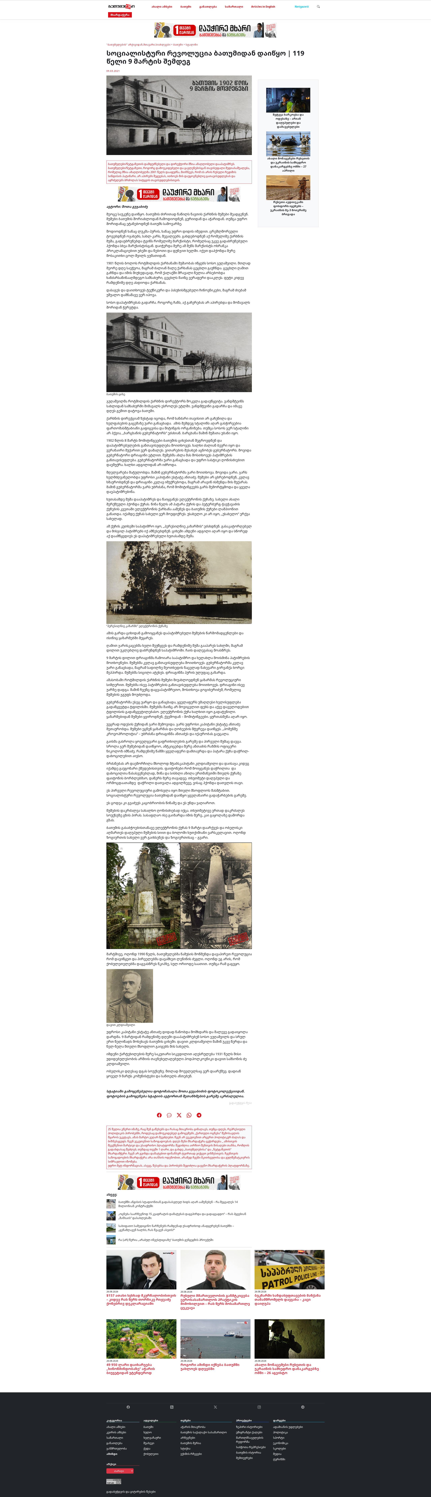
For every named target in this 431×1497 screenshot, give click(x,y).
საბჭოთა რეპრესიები (251, 1447)
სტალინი (192, 44)
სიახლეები (163, 44)
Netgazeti (302, 6)
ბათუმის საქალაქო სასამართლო (203, 1432)
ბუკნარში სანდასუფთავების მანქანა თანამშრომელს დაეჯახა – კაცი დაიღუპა (288, 1299)
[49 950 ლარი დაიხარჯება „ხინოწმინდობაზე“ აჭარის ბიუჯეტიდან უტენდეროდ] (141, 1339)
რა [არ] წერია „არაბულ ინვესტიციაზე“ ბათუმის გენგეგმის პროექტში (165, 1240)
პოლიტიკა (280, 1432)
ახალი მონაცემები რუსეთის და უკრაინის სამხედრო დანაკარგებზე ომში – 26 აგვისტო (287, 1368)
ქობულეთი (150, 1454)
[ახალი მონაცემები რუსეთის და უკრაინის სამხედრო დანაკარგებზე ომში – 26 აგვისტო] (290, 1339)
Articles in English (263, 6)
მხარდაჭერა (119, 15)
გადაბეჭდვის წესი (240, 1103)
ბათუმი (185, 6)
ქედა (146, 1448)
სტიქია (185, 1448)
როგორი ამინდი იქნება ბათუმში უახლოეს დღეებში (209, 1366)
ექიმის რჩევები (191, 1454)
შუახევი (148, 1443)
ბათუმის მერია (190, 1443)
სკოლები (279, 1448)
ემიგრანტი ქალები (249, 1432)
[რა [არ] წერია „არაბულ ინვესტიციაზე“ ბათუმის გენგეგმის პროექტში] (111, 1239)
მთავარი (149, 44)
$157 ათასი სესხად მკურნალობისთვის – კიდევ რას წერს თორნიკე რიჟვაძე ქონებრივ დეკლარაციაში (141, 1299)
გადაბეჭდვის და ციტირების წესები (131, 1491)
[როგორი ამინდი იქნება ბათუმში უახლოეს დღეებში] (215, 1339)
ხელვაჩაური (152, 1438)
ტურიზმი (279, 1459)
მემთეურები (244, 1458)
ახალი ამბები (162, 6)
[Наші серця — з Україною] (121, 6)
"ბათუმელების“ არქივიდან (124, 44)
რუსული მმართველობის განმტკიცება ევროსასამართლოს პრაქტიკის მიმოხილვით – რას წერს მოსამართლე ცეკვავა (215, 1301)
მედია (277, 1454)
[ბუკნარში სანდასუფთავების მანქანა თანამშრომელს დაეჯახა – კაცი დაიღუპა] (290, 1269)
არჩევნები (187, 1438)
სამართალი (234, 6)
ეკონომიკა (280, 1443)
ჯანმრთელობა (116, 1448)
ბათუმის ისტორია (248, 1452)
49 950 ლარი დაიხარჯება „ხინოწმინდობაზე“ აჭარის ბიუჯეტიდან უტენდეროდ (130, 1368)
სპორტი (278, 1438)
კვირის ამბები (116, 1432)
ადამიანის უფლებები (288, 1427)
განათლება (208, 6)
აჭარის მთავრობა (192, 1427)
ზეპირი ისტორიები (249, 1427)
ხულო (147, 1432)
